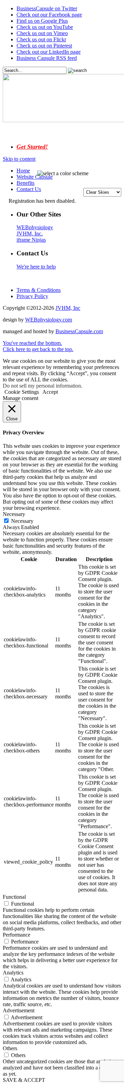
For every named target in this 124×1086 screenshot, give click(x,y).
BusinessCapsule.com (79, 331)
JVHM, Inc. (30, 233)
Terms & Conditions (39, 290)
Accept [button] (50, 392)
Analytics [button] (13, 973)
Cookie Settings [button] (21, 392)
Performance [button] (16, 935)
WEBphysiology (35, 227)
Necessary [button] (14, 514)
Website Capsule (35, 177)
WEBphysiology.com (48, 320)
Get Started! (32, 146)
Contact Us (29, 189)
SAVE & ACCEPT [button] (24, 1080)
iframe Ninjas (31, 240)
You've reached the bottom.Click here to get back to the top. (38, 346)
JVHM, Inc (67, 308)
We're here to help (36, 267)
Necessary (22, 521)
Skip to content (19, 159)
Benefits (25, 183)
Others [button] (10, 1048)
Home (23, 170)
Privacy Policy (32, 296)
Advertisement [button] (18, 1010)
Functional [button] (14, 897)
